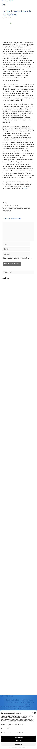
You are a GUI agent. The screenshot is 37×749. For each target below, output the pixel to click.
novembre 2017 (8, 524)
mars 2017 (6, 545)
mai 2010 (6, 682)
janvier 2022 (7, 407)
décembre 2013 (8, 619)
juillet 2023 (6, 373)
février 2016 (7, 566)
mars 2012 (6, 664)
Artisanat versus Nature (10, 205)
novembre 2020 (8, 436)
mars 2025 (6, 320)
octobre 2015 (7, 577)
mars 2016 (6, 563)
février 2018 (7, 516)
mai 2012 (6, 659)
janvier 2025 (7, 325)
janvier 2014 (7, 616)
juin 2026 (6, 288)
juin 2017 (6, 537)
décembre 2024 (8, 328)
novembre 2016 (8, 555)
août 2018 (6, 502)
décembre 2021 (8, 410)
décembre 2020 (8, 434)
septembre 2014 (8, 603)
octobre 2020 (7, 439)
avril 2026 (6, 294)
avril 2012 (6, 661)
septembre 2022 (8, 397)
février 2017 (7, 547)
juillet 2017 (6, 534)
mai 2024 (6, 346)
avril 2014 (6, 608)
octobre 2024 (7, 333)
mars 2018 (6, 513)
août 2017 (6, 532)
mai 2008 (6, 690)
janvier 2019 (7, 489)
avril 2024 (6, 349)
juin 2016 (6, 561)
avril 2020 (6, 455)
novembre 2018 (8, 495)
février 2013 (7, 643)
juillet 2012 (6, 653)
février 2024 (7, 354)
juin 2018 (6, 508)
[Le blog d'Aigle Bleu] (8, 1)
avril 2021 (6, 423)
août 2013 (6, 629)
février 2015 (7, 590)
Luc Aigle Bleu (6, 696)
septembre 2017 (8, 529)
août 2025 (6, 315)
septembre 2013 (8, 627)
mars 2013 (6, 640)
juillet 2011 (6, 677)
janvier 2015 (7, 592)
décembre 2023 (8, 360)
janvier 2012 (7, 669)
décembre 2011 (8, 672)
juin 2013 (6, 635)
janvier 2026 (7, 301)
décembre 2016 (8, 553)
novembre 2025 (8, 307)
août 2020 (6, 444)
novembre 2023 (8, 362)
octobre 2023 (7, 365)
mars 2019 (6, 487)
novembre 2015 (8, 574)
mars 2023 (6, 383)
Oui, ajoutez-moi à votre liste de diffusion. (17, 258)
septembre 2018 (8, 500)
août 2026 (6, 283)
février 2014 (7, 614)
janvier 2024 (7, 357)
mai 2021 (6, 421)
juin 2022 (6, 402)
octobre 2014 (7, 600)
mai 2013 (6, 637)
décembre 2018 (8, 492)
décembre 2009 (8, 685)
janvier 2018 (7, 518)
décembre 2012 (8, 648)
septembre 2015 (8, 579)
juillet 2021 (6, 415)
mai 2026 (6, 291)
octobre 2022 (7, 394)
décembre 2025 (8, 304)
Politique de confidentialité (8, 709)
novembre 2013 (8, 622)
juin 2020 (6, 450)
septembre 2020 (8, 442)
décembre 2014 (8, 595)
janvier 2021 (7, 431)
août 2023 (6, 370)
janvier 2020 (7, 460)
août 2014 (6, 606)
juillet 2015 (6, 582)
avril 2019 (6, 484)
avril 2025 (6, 317)
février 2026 (7, 299)
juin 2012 (6, 656)
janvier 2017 (7, 550)
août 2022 (6, 399)
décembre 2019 (8, 463)
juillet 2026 (6, 286)
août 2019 (6, 473)
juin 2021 (6, 418)
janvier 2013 (7, 645)
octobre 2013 (7, 624)
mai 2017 (6, 540)
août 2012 (6, 651)
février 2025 (7, 323)
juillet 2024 (6, 341)
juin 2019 (6, 479)
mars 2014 (6, 611)
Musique (5, 203)
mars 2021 (6, 426)
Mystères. (24, 188)
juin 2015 (6, 585)
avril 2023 (6, 381)
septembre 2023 (8, 368)
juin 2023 (6, 375)
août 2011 (6, 674)
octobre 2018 (7, 497)
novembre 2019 (8, 465)
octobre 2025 (7, 309)
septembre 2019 (8, 471)
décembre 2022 (8, 389)
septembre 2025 (8, 312)
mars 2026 (6, 296)
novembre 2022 (8, 391)
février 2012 (7, 666)
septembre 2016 (8, 558)
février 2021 (7, 428)
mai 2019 (6, 481)
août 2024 (6, 338)
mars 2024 (6, 352)
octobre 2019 (7, 468)
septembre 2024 (8, 336)
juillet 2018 (6, 505)
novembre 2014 (8, 598)
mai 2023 (6, 378)
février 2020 (7, 458)
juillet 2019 (6, 476)
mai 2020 (6, 452)
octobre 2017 (7, 526)
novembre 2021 (8, 413)
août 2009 (6, 688)
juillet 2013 (6, 632)
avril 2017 (6, 542)
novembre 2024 (8, 331)
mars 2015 (6, 587)
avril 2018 (6, 510)
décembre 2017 (8, 521)
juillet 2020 (6, 447)
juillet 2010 (6, 680)
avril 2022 (6, 405)
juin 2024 (6, 344)
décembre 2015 (8, 571)
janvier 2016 (7, 569)
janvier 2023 (7, 386)
